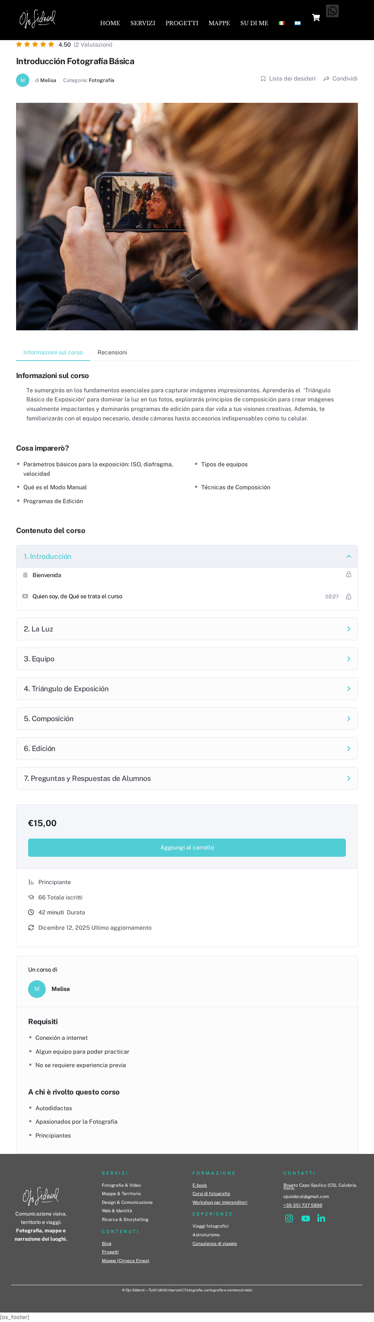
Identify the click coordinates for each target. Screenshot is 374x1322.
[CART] (316, 17)
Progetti (181, 23)
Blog (106, 1243)
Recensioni (112, 352)
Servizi (142, 23)
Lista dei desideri (292, 78)
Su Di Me (254, 23)
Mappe (219, 23)
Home (110, 23)
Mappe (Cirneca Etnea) (125, 1260)
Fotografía (101, 80)
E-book (199, 1185)
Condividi (345, 78)
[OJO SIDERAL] (37, 30)
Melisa (48, 80)
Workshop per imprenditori (219, 1202)
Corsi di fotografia (211, 1193)
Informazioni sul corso (53, 352)
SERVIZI (115, 1173)
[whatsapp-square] (332, 11)
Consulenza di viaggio (214, 1243)
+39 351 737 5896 (302, 1205)
